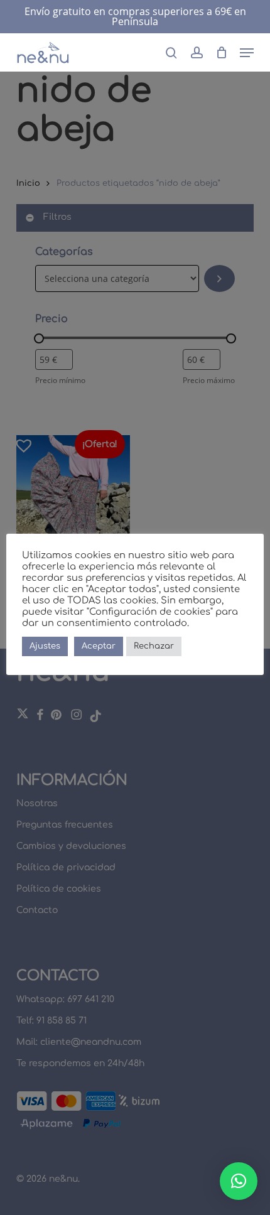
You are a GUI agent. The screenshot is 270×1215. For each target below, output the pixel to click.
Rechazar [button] (154, 646)
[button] (247, 52)
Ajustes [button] (45, 646)
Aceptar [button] (99, 646)
